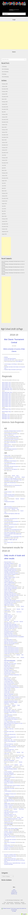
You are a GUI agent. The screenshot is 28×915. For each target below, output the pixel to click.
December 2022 (5, 106)
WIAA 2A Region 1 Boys (6, 393)
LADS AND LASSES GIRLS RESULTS (11, 627)
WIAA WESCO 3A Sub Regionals (10, 460)
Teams (17, 475)
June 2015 (4, 165)
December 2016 (5, 152)
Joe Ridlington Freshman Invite (10, 793)
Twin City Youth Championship (10, 741)
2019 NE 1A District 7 (8, 491)
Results (3, 903)
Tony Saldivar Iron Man (8, 781)
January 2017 (4, 150)
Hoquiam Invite (7, 610)
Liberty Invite (6, 753)
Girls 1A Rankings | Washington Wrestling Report (11, 272)
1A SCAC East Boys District (9, 494)
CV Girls (5, 720)
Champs (7, 903)
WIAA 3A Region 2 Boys (6, 400)
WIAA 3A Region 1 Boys (6, 399)
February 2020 (5, 114)
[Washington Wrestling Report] (14, 5)
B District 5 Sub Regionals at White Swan (12, 513)
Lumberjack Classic (8, 599)
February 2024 (5, 101)
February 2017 (5, 147)
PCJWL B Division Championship (10, 588)
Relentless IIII (6, 567)
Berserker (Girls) (7, 566)
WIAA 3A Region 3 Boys (6, 402)
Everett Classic (7, 656)
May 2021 (4, 111)
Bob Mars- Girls (7, 849)
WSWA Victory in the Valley (9, 788)
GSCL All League (7, 745)
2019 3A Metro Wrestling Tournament (11, 466)
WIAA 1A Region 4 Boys (6, 386)
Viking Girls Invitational (8, 592)
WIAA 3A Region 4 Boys (6, 403)
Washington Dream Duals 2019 (10, 593)
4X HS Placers (14, 364)
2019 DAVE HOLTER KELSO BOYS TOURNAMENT (14, 636)
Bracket (13, 475)
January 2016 (4, 160)
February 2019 (5, 129)
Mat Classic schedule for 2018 (10, 854)
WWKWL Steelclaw (7, 695)
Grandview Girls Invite (8, 603)
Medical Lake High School (9, 749)
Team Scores (17, 477)
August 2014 (4, 180)
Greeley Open (7, 691)
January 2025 (4, 94)
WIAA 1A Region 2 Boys (6, 384)
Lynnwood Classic (7, 750)
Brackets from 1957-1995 (9, 359)
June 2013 (4, 208)
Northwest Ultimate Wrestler (9, 777)
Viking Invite (6, 629)
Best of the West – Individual (9, 710)
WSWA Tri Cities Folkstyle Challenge (11, 828)
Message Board (10, 902)
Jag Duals (6, 716)
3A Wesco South (7, 455)
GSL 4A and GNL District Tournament (11, 439)
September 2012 (5, 231)
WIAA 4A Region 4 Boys (6, 411)
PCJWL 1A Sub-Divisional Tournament (11, 647)
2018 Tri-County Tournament (9, 717)
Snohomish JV (7, 847)
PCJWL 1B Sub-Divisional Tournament (11, 650)
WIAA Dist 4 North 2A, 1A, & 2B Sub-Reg (12, 485)
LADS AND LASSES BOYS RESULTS (11, 625)
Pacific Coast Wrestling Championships (11, 674)
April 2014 (4, 188)
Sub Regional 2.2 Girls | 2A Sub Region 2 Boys (13, 479)
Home (5, 902)
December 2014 (5, 178)
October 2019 (4, 124)
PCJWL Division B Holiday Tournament (11, 696)
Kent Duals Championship (9, 585)
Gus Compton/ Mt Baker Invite (10, 721)
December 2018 (5, 134)
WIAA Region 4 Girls (6, 418)
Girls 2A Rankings (5, 69)
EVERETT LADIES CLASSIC (9, 577)
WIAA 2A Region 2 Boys (6, 395)
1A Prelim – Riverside (8, 807)
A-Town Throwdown (8, 771)
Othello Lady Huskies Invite (9, 628)
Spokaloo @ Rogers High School (10, 570)
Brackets (17, 498)
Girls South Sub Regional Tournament (11, 521)
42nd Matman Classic (8, 632)
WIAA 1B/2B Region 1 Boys (7, 388)
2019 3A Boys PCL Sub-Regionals (10, 469)
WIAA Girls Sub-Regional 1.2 (9, 526)
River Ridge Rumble (8, 639)
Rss (17, 8)
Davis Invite (6, 810)
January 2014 (4, 195)
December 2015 (5, 162)
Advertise (12, 903)
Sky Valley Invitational (8, 670)
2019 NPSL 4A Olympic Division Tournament (12, 430)
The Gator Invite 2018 (8, 799)
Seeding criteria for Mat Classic (10, 856)
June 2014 (4, 185)
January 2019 (4, 132)
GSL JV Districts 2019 (8, 542)
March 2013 (4, 216)
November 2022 (5, 109)
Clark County (6, 620)
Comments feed (14, 892)
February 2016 (5, 157)
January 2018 (4, 142)
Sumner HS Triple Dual (8, 744)
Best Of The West (7, 709)
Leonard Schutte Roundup (9, 796)
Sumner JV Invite (7, 591)
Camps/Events (17, 902)
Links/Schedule (18, 903)
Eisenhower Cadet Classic (9, 731)
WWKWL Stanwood (8, 646)
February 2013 (5, 218)
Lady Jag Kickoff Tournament (9, 836)
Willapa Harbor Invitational (9, 604)
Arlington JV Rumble (8, 617)
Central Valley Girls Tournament (10, 839)
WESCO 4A (6, 444)
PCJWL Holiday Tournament (9, 698)
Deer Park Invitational (8, 832)
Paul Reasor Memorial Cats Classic (11, 701)
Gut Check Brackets (9, 660)
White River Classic (8, 825)
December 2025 (5, 88)
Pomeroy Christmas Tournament (10, 685)
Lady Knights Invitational (8, 563)
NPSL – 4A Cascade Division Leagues (11, 436)
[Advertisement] (14, 35)
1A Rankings (4, 66)
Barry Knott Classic (8, 724)
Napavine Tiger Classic (8, 633)
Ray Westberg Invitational (9, 631)
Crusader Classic (7, 614)
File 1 (20, 756)
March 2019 (4, 127)
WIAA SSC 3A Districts (8, 458)
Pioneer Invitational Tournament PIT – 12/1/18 (12, 818)
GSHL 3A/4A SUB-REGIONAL (10, 463)
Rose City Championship (9, 773)
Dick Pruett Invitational (8, 667)
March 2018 (4, 139)
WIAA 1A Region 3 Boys (6, 385)
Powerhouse (6, 703)
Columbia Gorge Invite (8, 581)
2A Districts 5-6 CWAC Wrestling (10, 478)
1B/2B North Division (8, 506)
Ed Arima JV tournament (8, 846)
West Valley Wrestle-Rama (9, 800)
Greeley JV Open (7, 690)
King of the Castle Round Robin (10, 746)
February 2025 (5, 91)
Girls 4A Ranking (5, 71)
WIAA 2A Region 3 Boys (6, 396)
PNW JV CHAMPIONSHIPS (9, 582)
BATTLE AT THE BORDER (9, 760)
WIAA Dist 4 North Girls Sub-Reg (10, 524)
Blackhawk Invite (7, 665)
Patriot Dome (6, 813)
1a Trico (5, 500)
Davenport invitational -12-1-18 (10, 814)
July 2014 (4, 183)
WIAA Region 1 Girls (6, 414)
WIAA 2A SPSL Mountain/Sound (10, 482)
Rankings (6, 357)
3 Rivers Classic (7, 759)
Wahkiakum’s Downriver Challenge (10, 702)
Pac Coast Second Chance (9, 683)
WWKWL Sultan (7, 803)
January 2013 (4, 221)
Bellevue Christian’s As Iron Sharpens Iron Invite (13, 723)
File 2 (23, 756)
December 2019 (5, 119)
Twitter (15, 8)
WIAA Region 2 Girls (6, 415)
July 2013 (4, 206)
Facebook (11, 8)
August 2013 (4, 203)
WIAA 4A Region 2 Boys (6, 406)
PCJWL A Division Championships (10, 586)
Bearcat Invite (6, 669)
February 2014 (5, 193)
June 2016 (4, 155)
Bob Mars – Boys (7, 835)
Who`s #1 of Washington (8, 694)
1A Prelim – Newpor (8, 806)
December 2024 (5, 96)
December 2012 (5, 223)
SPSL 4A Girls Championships (10, 532)
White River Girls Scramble (9, 643)
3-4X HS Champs (7, 364)
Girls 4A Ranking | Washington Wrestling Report (11, 269)
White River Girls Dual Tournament (10, 642)
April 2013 (4, 213)
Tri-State (5, 727)
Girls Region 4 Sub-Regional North (10, 518)
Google (13, 8)
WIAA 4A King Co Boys (8, 446)
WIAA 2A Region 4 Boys (6, 397)
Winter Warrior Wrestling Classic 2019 (11, 595)
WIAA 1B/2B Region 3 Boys (7, 392)
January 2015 (4, 175)
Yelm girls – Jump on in (8, 831)
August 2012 (4, 234)
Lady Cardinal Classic (8, 714)
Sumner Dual (6, 575)
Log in (14, 889)
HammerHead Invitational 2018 (10, 737)
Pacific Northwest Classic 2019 (10, 663)
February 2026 (5, 83)
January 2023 (4, 104)
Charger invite (6, 653)
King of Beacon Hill (7, 622)
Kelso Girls (6, 662)
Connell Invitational (7, 791)
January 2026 (4, 86)
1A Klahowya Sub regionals (9, 501)
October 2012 (4, 229)
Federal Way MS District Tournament (11, 573)
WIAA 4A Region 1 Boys (6, 404)
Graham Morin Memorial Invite (10, 734)
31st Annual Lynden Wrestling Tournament (12, 600)
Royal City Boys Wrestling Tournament (11, 687)
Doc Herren (6, 677)
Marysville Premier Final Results (10, 624)
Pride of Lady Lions (10, 728)
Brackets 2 (22, 498)
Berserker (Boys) (7, 564)
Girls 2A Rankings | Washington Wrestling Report (11, 261)
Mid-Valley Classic (7, 578)
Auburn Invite (6, 834)
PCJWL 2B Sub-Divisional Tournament (11, 649)
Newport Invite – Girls (8, 739)
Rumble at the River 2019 (9, 596)
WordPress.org (14, 893)
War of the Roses (7, 767)
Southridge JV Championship (9, 571)
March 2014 (4, 190)
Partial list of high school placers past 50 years (13, 369)
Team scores (15, 621)
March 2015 (4, 170)
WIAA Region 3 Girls (6, 417)
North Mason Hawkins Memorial (10, 712)
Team (18, 509)
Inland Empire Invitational (9, 774)
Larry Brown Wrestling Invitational (10, 768)
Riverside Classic (7, 673)
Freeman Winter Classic (8, 681)
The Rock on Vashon (8, 680)
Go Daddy (14, 911)
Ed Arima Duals (7, 845)
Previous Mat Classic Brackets (10, 358)
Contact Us (24, 903)
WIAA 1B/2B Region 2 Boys (7, 389)
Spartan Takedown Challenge (9, 574)
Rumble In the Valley (8, 589)
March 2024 (4, 99)
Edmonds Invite (7, 820)
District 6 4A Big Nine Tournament (10, 433)
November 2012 (5, 226)
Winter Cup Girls (7, 688)
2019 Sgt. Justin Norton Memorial (10, 635)
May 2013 (4, 211)
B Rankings (4, 74)
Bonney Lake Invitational (8, 782)
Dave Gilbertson (19, 361)
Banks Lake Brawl (7, 684)
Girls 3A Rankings (5, 76)
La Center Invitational (8, 766)
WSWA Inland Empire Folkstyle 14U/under (12, 785)
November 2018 (5, 137)
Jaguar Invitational (7, 584)
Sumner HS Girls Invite (8, 640)
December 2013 (5, 198)
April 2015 (4, 167)
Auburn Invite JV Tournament (9, 842)
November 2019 (5, 122)
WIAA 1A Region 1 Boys (6, 382)
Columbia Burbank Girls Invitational (10, 719)
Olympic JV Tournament (8, 804)
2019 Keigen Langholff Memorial (10, 568)
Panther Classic (7, 666)
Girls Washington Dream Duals (10, 602)
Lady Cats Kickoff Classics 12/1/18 (10, 811)
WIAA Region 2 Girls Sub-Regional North (11, 529)
